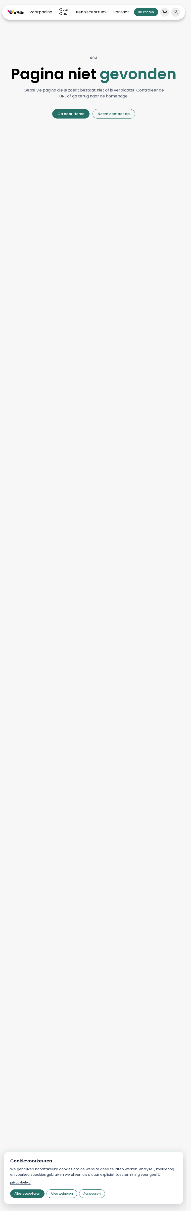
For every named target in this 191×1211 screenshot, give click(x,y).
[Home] (15, 12)
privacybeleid (20, 1182)
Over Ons (64, 11)
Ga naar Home (70, 113)
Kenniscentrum (91, 12)
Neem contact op (114, 113)
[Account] (175, 12)
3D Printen (146, 12)
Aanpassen (92, 1193)
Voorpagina (40, 12)
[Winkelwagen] (164, 12)
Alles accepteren (27, 1193)
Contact (121, 12)
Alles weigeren (62, 1193)
